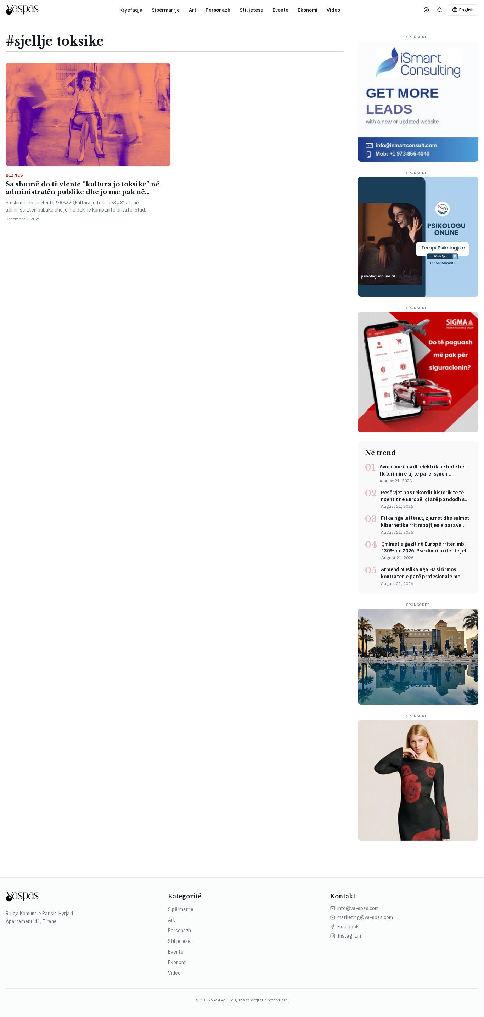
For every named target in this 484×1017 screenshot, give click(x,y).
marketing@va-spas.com (365, 917)
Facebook (348, 926)
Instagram (349, 936)
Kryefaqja (130, 10)
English (466, 9)
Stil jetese (251, 10)
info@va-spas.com (358, 908)
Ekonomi (307, 10)
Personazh (218, 10)
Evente (280, 10)
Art (192, 10)
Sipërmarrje (166, 10)
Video (333, 10)
